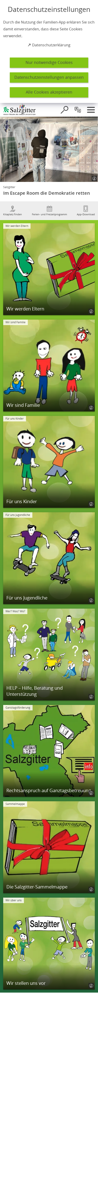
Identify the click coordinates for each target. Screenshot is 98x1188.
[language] (77, 110)
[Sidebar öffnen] (91, 110)
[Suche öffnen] (64, 110)
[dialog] (49, 51)
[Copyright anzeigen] (92, 176)
